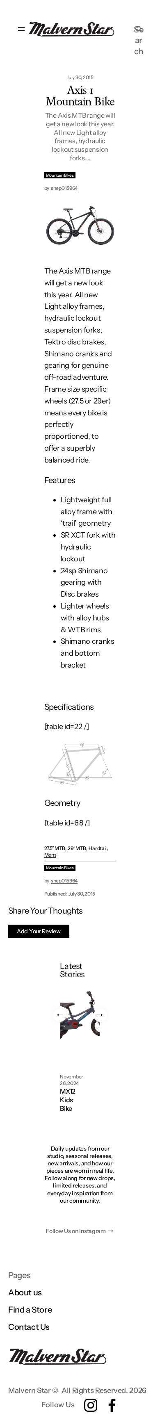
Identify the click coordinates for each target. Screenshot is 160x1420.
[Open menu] (21, 29)
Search (138, 29)
